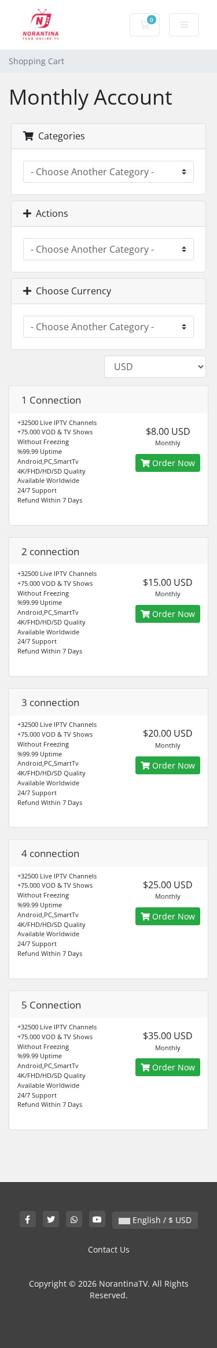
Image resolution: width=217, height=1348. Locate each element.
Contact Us (109, 1249)
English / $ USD (161, 1219)
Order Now (172, 462)
